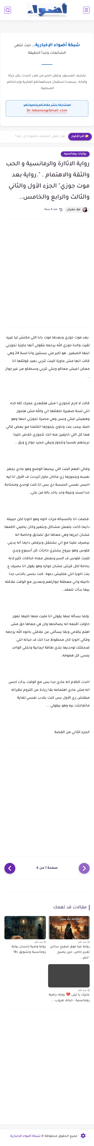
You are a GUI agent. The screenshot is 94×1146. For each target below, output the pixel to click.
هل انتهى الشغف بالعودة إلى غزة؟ (40, 136)
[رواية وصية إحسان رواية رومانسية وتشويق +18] (25, 927)
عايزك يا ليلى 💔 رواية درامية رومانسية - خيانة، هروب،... (69, 997)
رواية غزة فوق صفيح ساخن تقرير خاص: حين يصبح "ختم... (70, 952)
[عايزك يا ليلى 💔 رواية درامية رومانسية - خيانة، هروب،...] (69, 975)
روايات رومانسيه (75, 154)
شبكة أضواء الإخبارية (25, 1136)
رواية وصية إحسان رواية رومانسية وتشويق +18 (29, 949)
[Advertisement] (47, 272)
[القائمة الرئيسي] (86, 10)
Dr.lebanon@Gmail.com (47, 111)
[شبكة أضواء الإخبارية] (47, 10)
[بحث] (7, 10)
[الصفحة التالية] (9, 868)
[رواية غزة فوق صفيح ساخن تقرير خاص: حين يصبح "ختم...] (69, 927)
